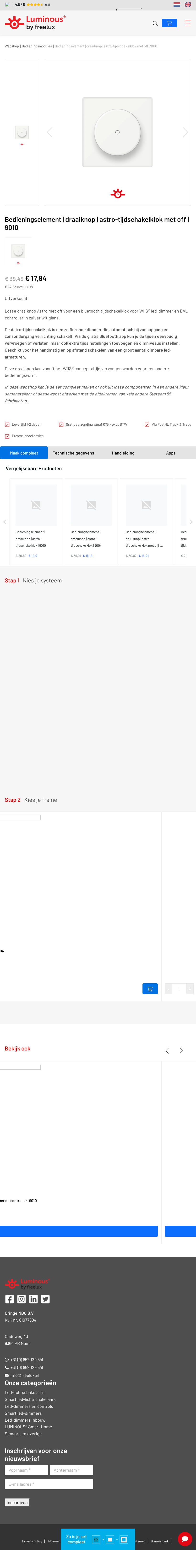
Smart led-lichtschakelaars (30, 1399)
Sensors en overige (23, 1433)
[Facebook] (9, 1298)
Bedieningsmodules (37, 46)
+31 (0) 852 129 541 (27, 1359)
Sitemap (139, 1541)
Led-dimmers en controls (29, 1406)
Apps (171, 452)
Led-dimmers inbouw (25, 1420)
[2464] (150, 988)
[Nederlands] (177, 4)
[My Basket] (169, 23)
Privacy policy (32, 1541)
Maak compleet (24, 452)
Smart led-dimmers (23, 1413)
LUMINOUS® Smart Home (28, 1426)
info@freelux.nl (25, 1375)
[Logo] (35, 22)
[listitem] (36, 522)
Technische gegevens (73, 452)
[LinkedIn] (33, 1298)
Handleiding (123, 452)
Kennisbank (160, 1541)
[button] (5, 522)
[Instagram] (21, 1298)
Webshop (12, 46)
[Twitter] (45, 1298)
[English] (188, 4)
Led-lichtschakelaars (24, 1392)
